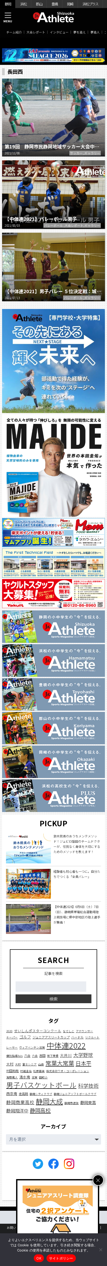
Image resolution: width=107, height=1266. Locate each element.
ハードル (77, 1037)
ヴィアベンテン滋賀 (32, 1047)
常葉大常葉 (59, 1063)
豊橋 (54, 3)
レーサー (12, 1047)
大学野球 (83, 1054)
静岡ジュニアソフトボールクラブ (75, 1094)
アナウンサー (84, 1031)
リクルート (92, 1037)
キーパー (12, 1037)
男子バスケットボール (41, 1085)
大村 (10, 1064)
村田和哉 (12, 1071)
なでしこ (68, 1031)
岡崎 (70, 3)
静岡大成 (49, 1101)
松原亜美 (39, 1071)
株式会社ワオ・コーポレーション (67, 1071)
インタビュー (59, 32)
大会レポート (35, 32)
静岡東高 (88, 1102)
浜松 (23, 3)
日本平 (83, 1063)
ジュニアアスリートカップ (51, 1037)
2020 (9, 1031)
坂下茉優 (52, 1056)
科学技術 (88, 1085)
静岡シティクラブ (41, 1094)
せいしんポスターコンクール (37, 1030)
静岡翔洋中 (17, 1110)
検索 (53, 999)
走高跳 (23, 1093)
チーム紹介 (14, 32)
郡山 (39, 3)
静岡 (8, 3)
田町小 (43, 1077)
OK (38, 1258)
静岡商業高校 (20, 1102)
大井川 (66, 1055)
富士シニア (29, 1064)
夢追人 (95, 32)
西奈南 (11, 1093)
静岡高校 (40, 1110)
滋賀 (34, 1077)
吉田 (42, 1055)
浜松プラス (90, 3)
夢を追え (79, 32)
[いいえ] (100, 1249)
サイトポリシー (61, 1258)
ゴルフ (25, 1037)
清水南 (24, 1076)
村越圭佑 (26, 1071)
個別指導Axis (14, 1056)
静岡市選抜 (71, 1103)
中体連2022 (66, 1045)
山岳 (41, 1064)
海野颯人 (12, 1077)
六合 (27, 1055)
